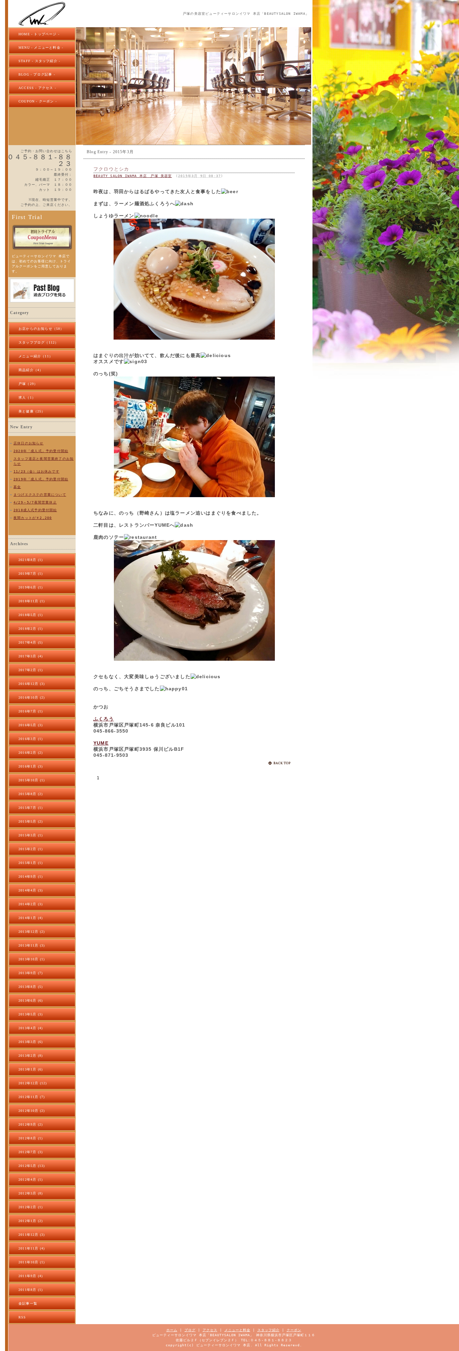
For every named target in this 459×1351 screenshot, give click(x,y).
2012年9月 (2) (30, 1124)
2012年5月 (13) (31, 1166)
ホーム (171, 1330)
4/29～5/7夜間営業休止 (35, 502)
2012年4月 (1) (30, 1179)
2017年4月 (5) (30, 642)
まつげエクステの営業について (39, 494)
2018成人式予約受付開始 (35, 510)
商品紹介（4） (30, 370)
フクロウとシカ (111, 169)
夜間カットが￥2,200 (32, 518)
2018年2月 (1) (30, 628)
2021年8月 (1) (30, 560)
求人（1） (27, 397)
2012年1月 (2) (30, 1221)
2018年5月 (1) (30, 615)
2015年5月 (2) (30, 821)
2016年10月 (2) (31, 697)
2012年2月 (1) (30, 1207)
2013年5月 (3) (30, 1014)
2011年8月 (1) (30, 1290)
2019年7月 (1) (30, 573)
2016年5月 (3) (30, 725)
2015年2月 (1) (30, 849)
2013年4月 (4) (30, 1028)
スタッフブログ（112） (38, 342)
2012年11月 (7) (31, 1097)
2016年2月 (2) (30, 752)
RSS (22, 1317)
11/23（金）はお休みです (36, 471)
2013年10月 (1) (31, 959)
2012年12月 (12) (32, 1083)
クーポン (294, 1330)
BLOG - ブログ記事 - (36, 74)
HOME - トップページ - (38, 34)
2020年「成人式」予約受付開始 (40, 451)
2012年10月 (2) (31, 1111)
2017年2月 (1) (30, 670)
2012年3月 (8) (30, 1193)
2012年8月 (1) (30, 1138)
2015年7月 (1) (30, 808)
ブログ (190, 1330)
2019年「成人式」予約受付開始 (40, 479)
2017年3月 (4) (30, 656)
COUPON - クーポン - (37, 101)
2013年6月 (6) (30, 1000)
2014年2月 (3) (30, 904)
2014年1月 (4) (30, 918)
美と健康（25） (31, 411)
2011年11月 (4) (31, 1248)
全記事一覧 (27, 1303)
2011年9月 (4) (30, 1276)
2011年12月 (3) (31, 1234)
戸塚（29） (28, 384)
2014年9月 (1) (30, 876)
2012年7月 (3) (30, 1152)
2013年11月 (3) (31, 945)
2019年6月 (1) (30, 587)
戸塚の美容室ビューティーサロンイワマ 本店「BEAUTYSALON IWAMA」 (246, 13)
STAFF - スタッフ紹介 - (39, 61)
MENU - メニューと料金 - (40, 47)
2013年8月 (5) (30, 987)
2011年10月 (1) (31, 1262)
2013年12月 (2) (31, 931)
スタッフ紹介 (268, 1330)
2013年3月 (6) (30, 1042)
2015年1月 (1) (30, 863)
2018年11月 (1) (31, 601)
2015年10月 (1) (31, 780)
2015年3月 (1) (30, 835)
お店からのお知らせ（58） (41, 329)
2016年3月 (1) (30, 739)
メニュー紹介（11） (35, 356)
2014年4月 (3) (30, 890)
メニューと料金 (237, 1330)
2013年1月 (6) (30, 1069)
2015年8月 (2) (30, 794)
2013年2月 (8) (30, 1055)
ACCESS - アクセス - (37, 88)
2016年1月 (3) (30, 766)
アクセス (210, 1330)
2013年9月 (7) (30, 973)
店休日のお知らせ (28, 443)
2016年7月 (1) (30, 711)
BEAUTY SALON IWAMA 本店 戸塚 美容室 (132, 176)
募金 (17, 487)
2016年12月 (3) (31, 684)
